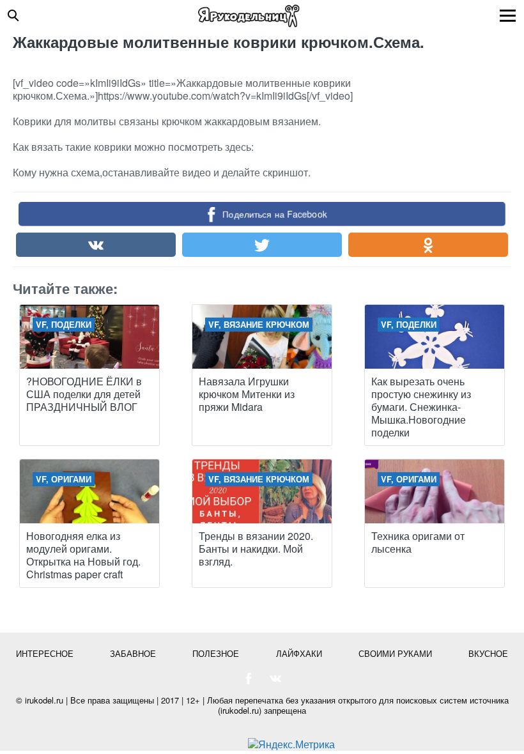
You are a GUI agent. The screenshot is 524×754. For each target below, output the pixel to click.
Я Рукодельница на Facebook (248, 678)
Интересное (44, 653)
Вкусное (488, 653)
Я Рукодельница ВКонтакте (275, 678)
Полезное (215, 653)
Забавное (133, 653)
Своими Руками (395, 653)
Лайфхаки (299, 653)
